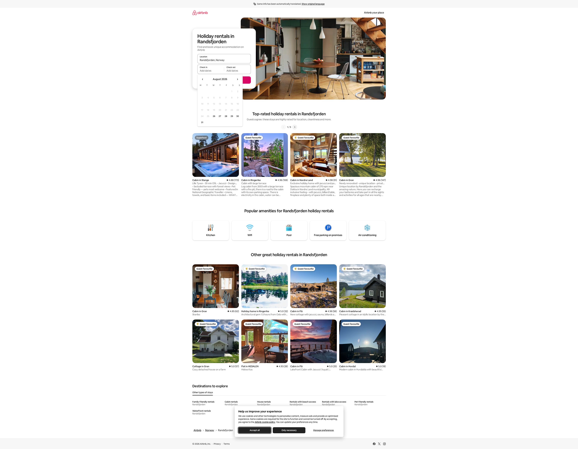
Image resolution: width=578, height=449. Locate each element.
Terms (226, 443)
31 (202, 122)
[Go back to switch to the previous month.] (203, 79)
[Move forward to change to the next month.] (237, 79)
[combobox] (224, 60)
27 (220, 116)
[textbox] (211, 70)
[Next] (294, 127)
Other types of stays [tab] (202, 392)
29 (232, 116)
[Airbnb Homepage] (200, 12)
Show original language (313, 4)
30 (237, 116)
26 (214, 116)
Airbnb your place (374, 12)
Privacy (217, 443)
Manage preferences (323, 430)
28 (226, 116)
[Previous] (283, 127)
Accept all (255, 430)
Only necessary (289, 430)
